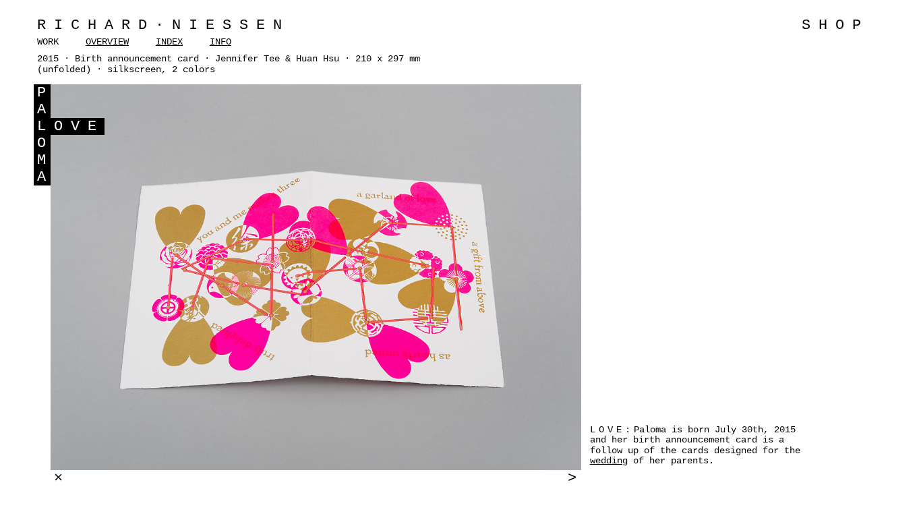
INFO (220, 41)
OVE (79, 126)
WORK (48, 41)
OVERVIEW (107, 41)
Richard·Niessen (163, 25)
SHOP (835, 25)
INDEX (169, 41)
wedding (609, 460)
